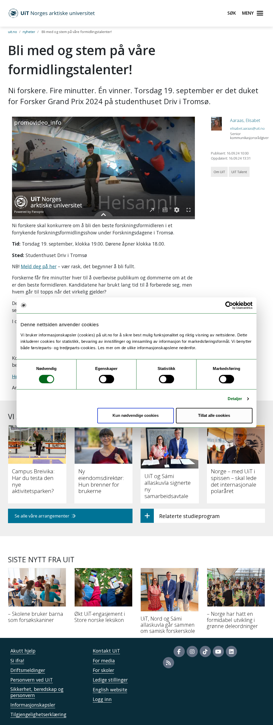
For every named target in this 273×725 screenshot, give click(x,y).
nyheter (29, 31)
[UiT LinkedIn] (231, 651)
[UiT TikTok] (205, 651)
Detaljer (235, 398)
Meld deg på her (39, 266)
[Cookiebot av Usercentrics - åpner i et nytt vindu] (229, 305)
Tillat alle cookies (214, 415)
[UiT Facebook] (179, 651)
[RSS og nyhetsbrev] (168, 662)
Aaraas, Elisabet (245, 120)
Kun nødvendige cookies (136, 415)
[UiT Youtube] (218, 651)
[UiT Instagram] (192, 651)
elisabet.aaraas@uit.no (247, 128)
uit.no (12, 31)
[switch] (106, 379)
